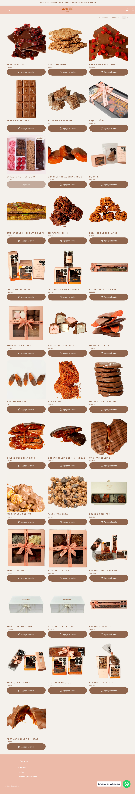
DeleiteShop (15, 786)
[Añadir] (41, 57)
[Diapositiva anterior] (93, 42)
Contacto (22, 767)
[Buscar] (9, 10)
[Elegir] (41, 114)
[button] (115, 17)
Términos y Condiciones (27, 776)
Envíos (21, 772)
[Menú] (3, 10)
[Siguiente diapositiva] (124, 42)
